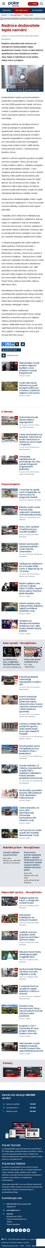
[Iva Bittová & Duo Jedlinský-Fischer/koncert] (12, 652)
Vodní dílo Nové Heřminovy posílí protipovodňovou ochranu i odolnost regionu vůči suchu (29, 387)
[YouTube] (28, 1230)
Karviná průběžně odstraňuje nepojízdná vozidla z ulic (30, 680)
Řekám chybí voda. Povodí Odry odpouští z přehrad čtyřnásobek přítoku (30, 511)
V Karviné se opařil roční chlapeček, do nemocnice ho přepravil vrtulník (30, 493)
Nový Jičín (28, 15)
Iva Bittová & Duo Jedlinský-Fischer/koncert (11, 662)
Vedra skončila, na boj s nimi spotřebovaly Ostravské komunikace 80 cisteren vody (29, 814)
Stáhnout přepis (16, 90)
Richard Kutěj (23, 689)
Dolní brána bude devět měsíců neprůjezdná (28, 420)
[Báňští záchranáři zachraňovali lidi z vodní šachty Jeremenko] (10, 547)
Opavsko (6, 10)
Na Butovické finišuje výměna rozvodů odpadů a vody (30, 972)
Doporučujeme (11, 484)
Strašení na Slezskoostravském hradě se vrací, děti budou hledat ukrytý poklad (30, 625)
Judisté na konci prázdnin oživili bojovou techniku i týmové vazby (29, 936)
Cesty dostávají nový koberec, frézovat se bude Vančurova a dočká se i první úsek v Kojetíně (30, 439)
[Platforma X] (16, 1230)
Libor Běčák (23, 556)
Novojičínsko (22, 10)
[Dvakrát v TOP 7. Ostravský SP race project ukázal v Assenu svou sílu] (10, 1029)
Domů (4, 15)
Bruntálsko (37, 10)
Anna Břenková (30, 717)
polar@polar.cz (13, 1210)
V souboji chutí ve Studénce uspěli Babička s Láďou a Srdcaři (29, 990)
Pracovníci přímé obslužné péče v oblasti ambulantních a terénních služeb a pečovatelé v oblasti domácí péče (33, 861)
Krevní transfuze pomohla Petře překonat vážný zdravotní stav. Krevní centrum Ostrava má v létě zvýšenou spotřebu (31, 704)
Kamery (8, 1063)
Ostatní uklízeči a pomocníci (11, 853)
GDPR (22, 1246)
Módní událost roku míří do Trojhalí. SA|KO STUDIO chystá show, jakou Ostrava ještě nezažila (30, 588)
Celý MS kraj (32, 517)
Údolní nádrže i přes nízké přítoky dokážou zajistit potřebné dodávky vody (31, 607)
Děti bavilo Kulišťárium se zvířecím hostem (28, 917)
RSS (29, 1246)
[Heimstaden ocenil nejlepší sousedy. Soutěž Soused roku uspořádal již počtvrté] (10, 1046)
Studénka (31, 906)
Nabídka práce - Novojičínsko (21, 847)
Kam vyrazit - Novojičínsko (19, 643)
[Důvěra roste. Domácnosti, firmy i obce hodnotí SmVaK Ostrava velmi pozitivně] (10, 1009)
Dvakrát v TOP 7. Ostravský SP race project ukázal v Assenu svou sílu (28, 1029)
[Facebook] (8, 1230)
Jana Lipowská (30, 576)
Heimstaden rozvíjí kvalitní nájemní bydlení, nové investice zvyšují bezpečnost (29, 367)
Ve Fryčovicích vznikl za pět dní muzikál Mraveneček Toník (30, 833)
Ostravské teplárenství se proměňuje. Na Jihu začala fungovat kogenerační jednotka (29, 463)
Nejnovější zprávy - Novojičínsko (22, 892)
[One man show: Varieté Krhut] (33, 652)
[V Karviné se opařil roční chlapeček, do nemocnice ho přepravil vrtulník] (10, 493)
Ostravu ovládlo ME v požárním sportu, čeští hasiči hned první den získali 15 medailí (30, 728)
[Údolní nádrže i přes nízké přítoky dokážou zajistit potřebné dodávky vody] (10, 606)
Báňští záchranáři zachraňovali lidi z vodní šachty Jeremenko (28, 548)
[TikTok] (20, 1230)
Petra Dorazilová (28, 427)
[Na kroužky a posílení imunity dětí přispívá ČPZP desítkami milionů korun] (10, 793)
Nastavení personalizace (10, 1246)
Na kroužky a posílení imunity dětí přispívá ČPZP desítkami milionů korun (30, 794)
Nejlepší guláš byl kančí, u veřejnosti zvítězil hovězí (29, 900)
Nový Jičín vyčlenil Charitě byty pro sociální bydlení (29, 529)
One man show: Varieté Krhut (32, 660)
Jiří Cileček (37, 500)
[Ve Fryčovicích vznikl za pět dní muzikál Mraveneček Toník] (10, 833)
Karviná (30, 500)
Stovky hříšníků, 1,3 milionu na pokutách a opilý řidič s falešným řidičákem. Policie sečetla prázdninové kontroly (30, 772)
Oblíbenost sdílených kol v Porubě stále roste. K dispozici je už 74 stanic (30, 567)
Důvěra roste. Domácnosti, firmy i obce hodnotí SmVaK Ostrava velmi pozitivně (31, 1010)
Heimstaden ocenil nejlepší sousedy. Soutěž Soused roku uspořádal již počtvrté (31, 1047)
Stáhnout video (33, 90)
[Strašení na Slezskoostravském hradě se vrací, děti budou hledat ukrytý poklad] (10, 624)
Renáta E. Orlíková (25, 739)
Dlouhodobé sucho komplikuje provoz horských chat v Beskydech (29, 750)
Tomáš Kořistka (29, 474)
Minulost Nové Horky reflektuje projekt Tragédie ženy (30, 954)
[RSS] (24, 1230)
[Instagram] (12, 1230)
